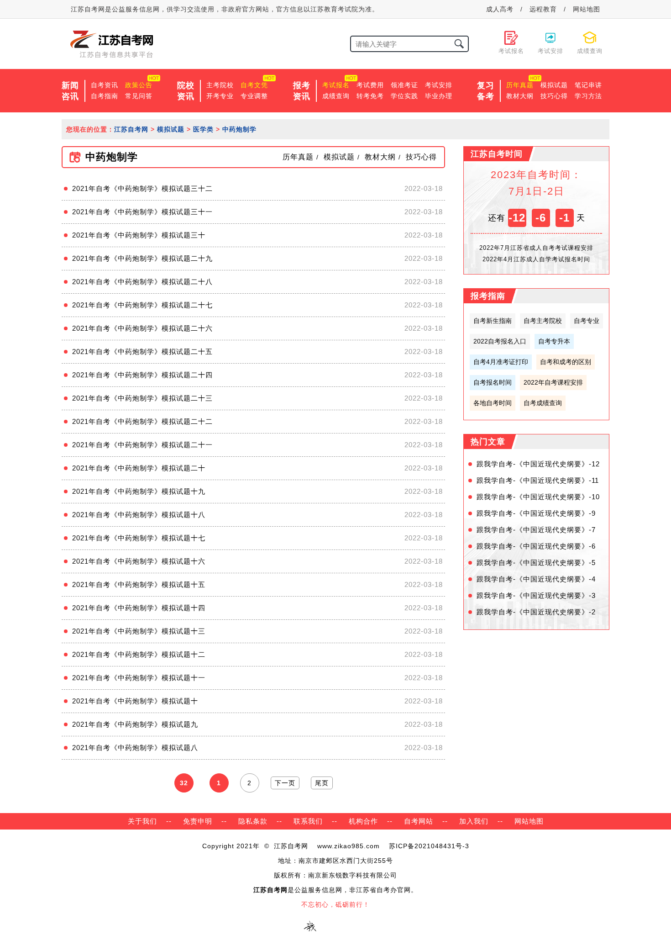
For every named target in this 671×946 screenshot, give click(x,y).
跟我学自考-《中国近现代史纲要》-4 (536, 579)
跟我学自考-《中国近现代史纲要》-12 (538, 464)
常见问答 (138, 96)
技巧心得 (554, 96)
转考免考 (370, 96)
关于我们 (142, 821)
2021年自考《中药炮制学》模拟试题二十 (138, 468)
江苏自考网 (131, 129)
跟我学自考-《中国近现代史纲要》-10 (538, 497)
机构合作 (363, 821)
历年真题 (520, 85)
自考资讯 (104, 85)
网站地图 (586, 9)
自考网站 (418, 821)
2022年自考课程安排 (553, 382)
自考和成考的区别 (565, 361)
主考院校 (220, 85)
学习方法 (588, 96)
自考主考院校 (543, 320)
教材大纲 (520, 96)
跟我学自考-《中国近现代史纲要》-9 (536, 513)
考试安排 (438, 85)
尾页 (322, 783)
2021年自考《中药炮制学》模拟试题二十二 (142, 421)
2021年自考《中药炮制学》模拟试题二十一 (142, 445)
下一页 (285, 783)
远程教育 (543, 9)
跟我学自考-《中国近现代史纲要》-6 (536, 546)
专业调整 (254, 96)
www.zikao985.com (348, 846)
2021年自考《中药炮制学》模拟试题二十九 (142, 258)
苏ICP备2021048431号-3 (429, 846)
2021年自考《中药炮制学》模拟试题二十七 (142, 305)
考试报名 (336, 85)
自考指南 (104, 96)
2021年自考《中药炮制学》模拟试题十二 (138, 654)
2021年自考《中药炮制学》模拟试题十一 (138, 678)
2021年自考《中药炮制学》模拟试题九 (135, 724)
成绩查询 (336, 96)
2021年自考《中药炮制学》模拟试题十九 (138, 491)
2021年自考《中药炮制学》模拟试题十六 (138, 561)
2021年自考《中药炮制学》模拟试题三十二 (142, 188)
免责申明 (197, 821)
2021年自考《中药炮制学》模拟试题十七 (138, 538)
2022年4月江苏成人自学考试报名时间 (536, 259)
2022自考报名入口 (499, 341)
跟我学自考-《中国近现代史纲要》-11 (538, 480)
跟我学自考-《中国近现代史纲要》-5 (536, 562)
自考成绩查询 (543, 403)
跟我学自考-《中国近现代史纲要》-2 (536, 612)
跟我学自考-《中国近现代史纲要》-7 (536, 530)
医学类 (203, 129)
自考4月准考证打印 (500, 361)
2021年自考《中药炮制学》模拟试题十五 (138, 584)
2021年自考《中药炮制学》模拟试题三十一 (142, 212)
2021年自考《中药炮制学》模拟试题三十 (138, 235)
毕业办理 (438, 96)
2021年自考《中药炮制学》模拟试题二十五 (142, 351)
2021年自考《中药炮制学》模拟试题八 (135, 747)
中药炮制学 (239, 129)
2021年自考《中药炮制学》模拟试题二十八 (142, 281)
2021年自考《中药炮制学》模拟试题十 (135, 701)
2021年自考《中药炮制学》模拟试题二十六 (142, 328)
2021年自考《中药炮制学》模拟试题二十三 (142, 398)
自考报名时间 (492, 382)
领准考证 (404, 85)
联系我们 (308, 821)
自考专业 (586, 320)
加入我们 (473, 821)
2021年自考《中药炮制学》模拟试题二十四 (142, 375)
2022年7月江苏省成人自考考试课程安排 (536, 247)
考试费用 (370, 85)
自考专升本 (554, 341)
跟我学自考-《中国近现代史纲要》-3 (536, 595)
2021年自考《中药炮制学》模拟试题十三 (138, 631)
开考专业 (220, 96)
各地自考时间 (492, 403)
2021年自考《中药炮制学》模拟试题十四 (138, 608)
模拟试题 (554, 85)
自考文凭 (254, 85)
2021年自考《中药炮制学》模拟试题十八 (138, 514)
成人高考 (500, 9)
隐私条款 (252, 821)
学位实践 (404, 96)
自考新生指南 (492, 320)
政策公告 (138, 85)
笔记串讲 (588, 85)
